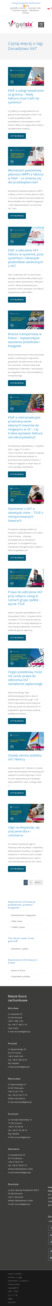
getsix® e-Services (18, 8)
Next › (38, 882)
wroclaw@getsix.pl (22, 1031)
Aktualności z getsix (19, 948)
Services (11, 1277)
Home (10, 1273)
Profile (18, 1273)
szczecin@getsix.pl (22, 1137)
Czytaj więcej (17, 136)
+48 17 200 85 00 (15, 1197)
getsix (11, 1295)
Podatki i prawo (18, 927)
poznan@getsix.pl (21, 1067)
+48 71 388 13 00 (15, 1021)
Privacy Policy (14, 1284)
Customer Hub (34, 8)
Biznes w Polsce (18, 970)
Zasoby (25, 12)
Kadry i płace (16, 921)
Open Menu (41, 24)
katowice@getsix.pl (22, 1172)
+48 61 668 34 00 (15, 1056)
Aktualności (34, 10)
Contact (23, 1280)
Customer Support (20, 10)
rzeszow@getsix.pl (22, 1204)
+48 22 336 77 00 (15, 1091)
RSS (27, 6)
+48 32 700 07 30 (15, 1162)
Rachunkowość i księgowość (23, 915)
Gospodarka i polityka (20, 976)
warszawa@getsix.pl (23, 1102)
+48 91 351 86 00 (15, 1126)
